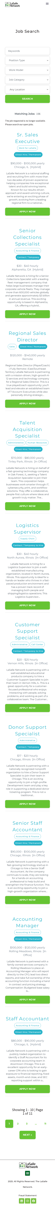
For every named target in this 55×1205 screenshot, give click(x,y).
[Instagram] (27, 1201)
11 (45, 1123)
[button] (27, 1173)
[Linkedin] (21, 1201)
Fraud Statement (28, 1195)
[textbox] (25, 60)
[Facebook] (33, 1201)
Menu (47, 3)
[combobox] (27, 60)
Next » (27, 1134)
